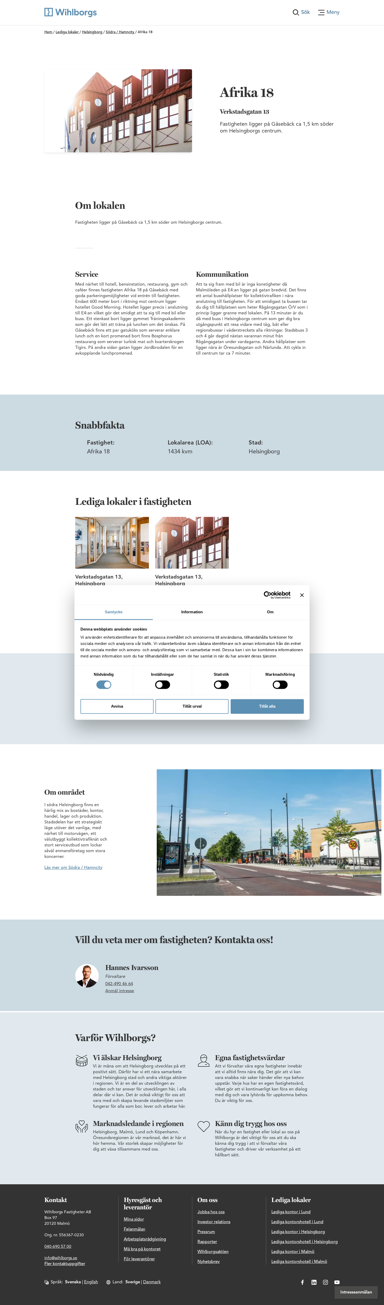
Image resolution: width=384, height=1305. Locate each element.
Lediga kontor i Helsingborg (298, 1232)
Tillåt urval (192, 706)
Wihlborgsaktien (213, 1252)
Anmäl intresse (119, 991)
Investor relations (213, 1222)
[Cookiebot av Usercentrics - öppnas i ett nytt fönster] (267, 595)
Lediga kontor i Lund (291, 1212)
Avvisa (117, 706)
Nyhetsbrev (208, 1262)
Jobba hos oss (211, 1212)
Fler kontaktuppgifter (64, 1264)
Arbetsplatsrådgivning (145, 1239)
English (91, 1282)
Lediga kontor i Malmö (293, 1252)
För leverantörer (139, 1259)
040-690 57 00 (57, 1247)
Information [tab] (192, 612)
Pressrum (206, 1232)
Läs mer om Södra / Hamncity (73, 868)
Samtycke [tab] (114, 612)
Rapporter (207, 1242)
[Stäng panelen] (302, 595)
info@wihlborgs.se (60, 1258)
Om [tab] (270, 612)
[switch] (162, 685)
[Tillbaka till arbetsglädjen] (70, 12)
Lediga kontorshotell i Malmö (299, 1262)
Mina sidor (134, 1219)
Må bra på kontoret (142, 1249)
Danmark (152, 1282)
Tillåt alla (267, 706)
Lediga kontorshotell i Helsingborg (304, 1242)
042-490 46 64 (119, 984)
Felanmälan (134, 1229)
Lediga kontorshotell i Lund (297, 1222)
